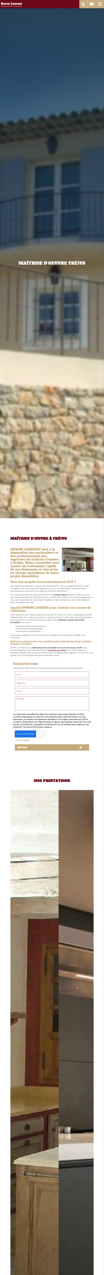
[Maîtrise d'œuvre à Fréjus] (78, 560)
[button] (100, 4)
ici (51, 727)
